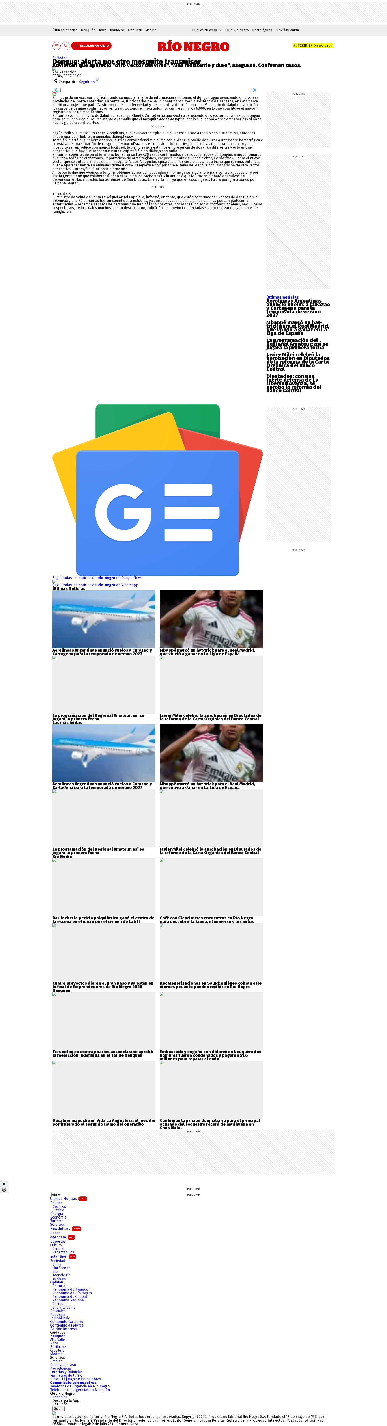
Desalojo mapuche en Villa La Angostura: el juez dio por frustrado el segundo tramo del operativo (103, 1122)
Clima (56, 1264)
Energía (56, 1214)
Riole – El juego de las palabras (75, 1379)
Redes (55, 1233)
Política (56, 1203)
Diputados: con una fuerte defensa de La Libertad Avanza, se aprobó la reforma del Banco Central (293, 383)
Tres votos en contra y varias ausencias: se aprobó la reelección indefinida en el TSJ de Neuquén (102, 1053)
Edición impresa (63, 1329)
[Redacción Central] (54, 69)
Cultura (56, 1245)
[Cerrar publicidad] (4, 1184)
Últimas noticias (64, 30)
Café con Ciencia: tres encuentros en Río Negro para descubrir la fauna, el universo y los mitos (207, 920)
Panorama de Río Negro (72, 1293)
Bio (55, 1271)
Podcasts (57, 1314)
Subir (58, 1409)
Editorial (59, 1286)
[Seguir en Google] (54, 93)
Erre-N (58, 1249)
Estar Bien (62, 1256)
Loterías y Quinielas (66, 1372)
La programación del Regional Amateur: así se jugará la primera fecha (297, 344)
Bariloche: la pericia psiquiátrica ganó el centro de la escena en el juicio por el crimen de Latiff (103, 920)
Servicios (57, 1224)
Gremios (59, 1206)
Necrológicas (262, 30)
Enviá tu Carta (63, 1307)
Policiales (58, 1311)
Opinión (56, 1282)
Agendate (62, 1237)
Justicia (58, 1210)
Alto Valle (57, 1340)
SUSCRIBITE (313, 45)
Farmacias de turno (66, 1375)
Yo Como (59, 1279)
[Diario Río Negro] (194, 45)
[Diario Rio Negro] (54, 1413)
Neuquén (88, 30)
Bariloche (117, 30)
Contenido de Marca (67, 1325)
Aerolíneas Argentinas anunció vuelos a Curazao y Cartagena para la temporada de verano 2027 (298, 308)
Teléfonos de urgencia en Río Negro (80, 1386)
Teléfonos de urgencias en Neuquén (80, 1390)
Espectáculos (63, 1252)
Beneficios (58, 1397)
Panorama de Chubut (69, 1297)
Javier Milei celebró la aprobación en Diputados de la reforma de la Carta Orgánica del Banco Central (298, 362)
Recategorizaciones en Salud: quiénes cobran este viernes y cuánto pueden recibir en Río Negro (211, 985)
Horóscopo (61, 1268)
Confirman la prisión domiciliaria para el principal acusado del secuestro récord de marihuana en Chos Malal (210, 1124)
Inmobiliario (60, 1318)
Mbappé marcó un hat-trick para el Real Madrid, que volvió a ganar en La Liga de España (297, 327)
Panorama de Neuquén (71, 1289)
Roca (103, 30)
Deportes (58, 1241)
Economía (58, 1217)
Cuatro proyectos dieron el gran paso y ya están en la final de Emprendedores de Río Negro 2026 (102, 985)
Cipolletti (135, 30)
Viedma (151, 30)
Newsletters (65, 1229)
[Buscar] (66, 46)
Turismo (56, 1221)
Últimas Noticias (68, 1199)
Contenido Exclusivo (66, 1322)
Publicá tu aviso (63, 1365)
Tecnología (61, 1275)
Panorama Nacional (68, 1300)
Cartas (57, 1304)
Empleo (56, 1361)
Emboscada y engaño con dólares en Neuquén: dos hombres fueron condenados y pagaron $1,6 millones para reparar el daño (210, 1055)
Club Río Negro (237, 30)
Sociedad (60, 58)
